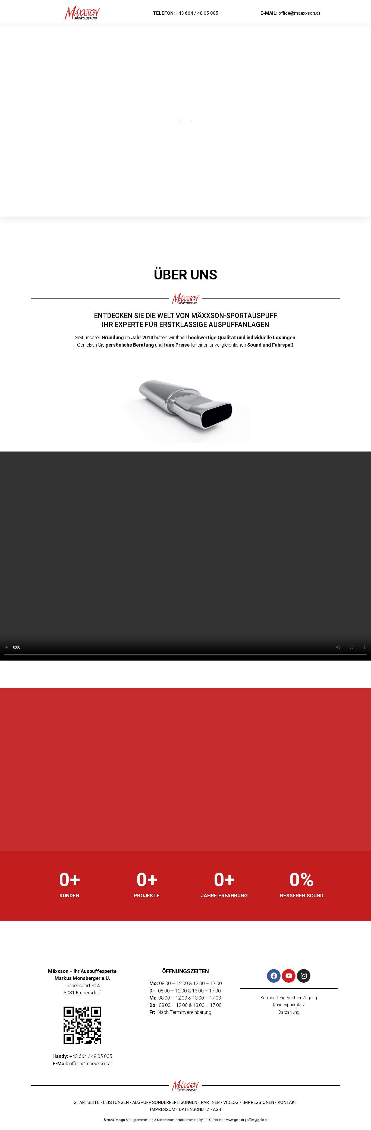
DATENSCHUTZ (194, 1109)
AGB (217, 1109)
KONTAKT (287, 1102)
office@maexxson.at (299, 13)
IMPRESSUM (162, 1109)
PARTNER (210, 1102)
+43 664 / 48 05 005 (197, 13)
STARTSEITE (86, 1102)
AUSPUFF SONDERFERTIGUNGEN (164, 1102)
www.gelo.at (235, 1120)
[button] (191, 121)
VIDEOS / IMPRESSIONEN (248, 1102)
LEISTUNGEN (116, 1102)
